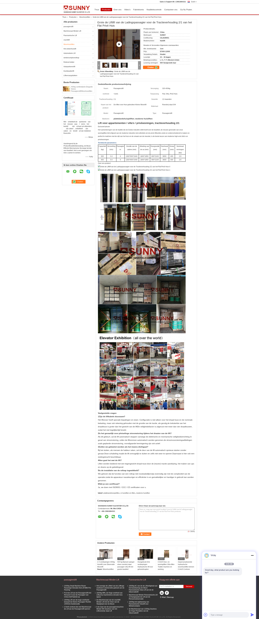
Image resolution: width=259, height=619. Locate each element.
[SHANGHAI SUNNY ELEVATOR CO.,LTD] (98, 65)
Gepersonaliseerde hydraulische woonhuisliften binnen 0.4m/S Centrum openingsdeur (186, 567)
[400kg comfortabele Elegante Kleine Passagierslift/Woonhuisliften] (66, 89)
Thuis (96, 9)
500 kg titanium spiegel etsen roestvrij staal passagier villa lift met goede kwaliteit (125, 565)
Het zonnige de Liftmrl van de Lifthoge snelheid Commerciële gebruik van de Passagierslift (110, 588)
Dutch (193, 2)
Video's (127, 9)
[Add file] (205, 615)
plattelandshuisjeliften (111, 493)
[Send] (252, 615)
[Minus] (252, 555)
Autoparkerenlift (69, 67)
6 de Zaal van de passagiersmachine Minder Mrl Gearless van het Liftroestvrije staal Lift (110, 609)
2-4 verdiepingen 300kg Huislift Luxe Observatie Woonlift (106, 564)
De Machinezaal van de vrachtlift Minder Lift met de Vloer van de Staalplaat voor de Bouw (108, 602)
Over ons (117, 9)
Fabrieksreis (138, 9)
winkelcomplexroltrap (71, 58)
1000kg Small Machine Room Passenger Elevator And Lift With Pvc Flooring (77, 588)
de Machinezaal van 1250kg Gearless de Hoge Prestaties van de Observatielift (143, 611)
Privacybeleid (82, 617)
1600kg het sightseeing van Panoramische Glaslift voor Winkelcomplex (139, 604)
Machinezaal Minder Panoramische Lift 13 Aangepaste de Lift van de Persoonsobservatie (143, 597)
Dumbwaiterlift (69, 71)
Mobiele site (165, 600)
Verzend (189, 586)
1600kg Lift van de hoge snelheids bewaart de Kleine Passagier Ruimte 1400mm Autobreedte (77, 602)
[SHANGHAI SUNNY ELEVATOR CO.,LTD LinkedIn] (162, 593)
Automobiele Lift (69, 53)
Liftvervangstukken (70, 75)
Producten (106, 9)
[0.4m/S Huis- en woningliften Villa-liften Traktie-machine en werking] (166, 554)
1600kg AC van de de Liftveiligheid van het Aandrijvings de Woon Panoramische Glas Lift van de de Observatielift (143, 589)
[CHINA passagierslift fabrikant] (77, 9)
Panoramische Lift (70, 35)
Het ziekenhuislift (70, 49)
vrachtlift (67, 40)
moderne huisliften (143, 493)
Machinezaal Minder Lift (72, 31)
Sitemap (170, 597)
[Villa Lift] (119, 44)
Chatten (150, 67)
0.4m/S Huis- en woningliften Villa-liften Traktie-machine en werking (166, 565)
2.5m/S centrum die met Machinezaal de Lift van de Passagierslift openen (77, 608)
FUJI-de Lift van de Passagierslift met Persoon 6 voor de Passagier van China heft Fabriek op (77, 595)
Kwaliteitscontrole (154, 9)
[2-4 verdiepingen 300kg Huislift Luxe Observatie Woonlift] (106, 554)
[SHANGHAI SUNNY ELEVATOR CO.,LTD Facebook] (167, 593)
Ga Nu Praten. (186, 10)
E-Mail (163, 597)
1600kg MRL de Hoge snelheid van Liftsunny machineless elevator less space (109, 595)
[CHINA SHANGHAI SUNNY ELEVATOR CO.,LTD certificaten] (70, 108)
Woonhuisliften (84, 17)
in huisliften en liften (128, 493)
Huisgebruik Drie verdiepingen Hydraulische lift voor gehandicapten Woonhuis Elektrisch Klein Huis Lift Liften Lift (146, 568)
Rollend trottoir (69, 62)
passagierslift (68, 27)
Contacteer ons (170, 9)
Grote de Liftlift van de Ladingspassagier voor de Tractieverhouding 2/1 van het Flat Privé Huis (119, 74)
